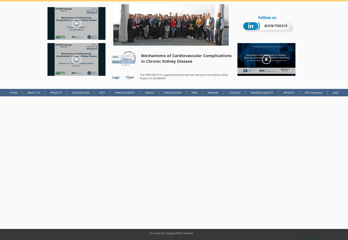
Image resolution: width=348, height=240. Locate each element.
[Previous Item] (114, 25)
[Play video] (76, 23)
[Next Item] (227, 25)
